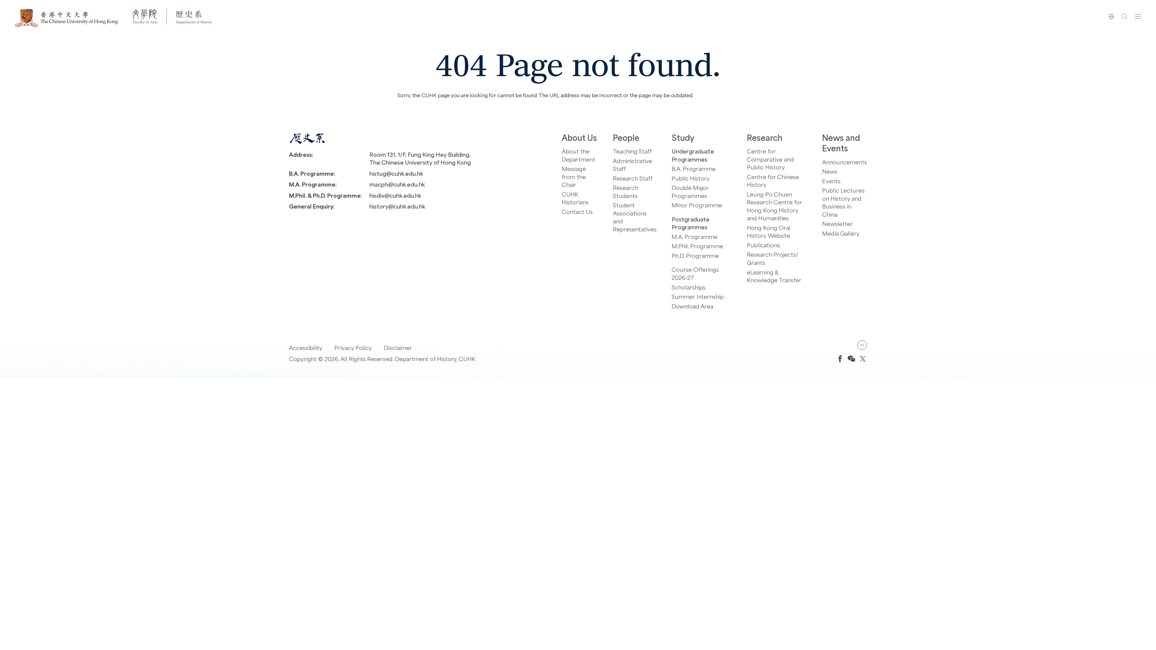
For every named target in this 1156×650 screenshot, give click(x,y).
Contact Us (577, 211)
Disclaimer (398, 347)
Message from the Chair (574, 176)
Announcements (844, 162)
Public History (691, 178)
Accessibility (305, 347)
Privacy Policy (353, 347)
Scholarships (689, 287)
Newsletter (837, 223)
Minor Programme (697, 205)
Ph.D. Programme (695, 255)
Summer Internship (698, 296)
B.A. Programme (694, 168)
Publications (763, 245)
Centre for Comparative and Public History (770, 159)
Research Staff (632, 178)
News (829, 171)
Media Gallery (840, 233)
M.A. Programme (694, 236)
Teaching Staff (632, 151)
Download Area (692, 306)
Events (831, 181)
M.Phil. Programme (697, 246)
